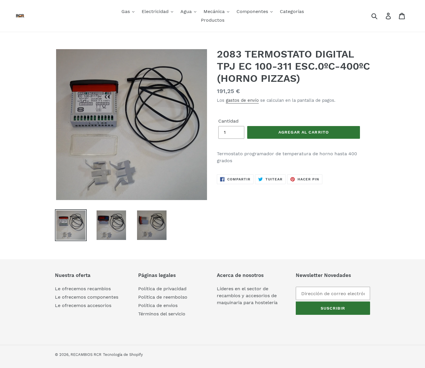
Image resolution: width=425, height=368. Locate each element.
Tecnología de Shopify (123, 354)
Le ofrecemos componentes (86, 297)
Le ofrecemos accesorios (83, 305)
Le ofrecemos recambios (83, 288)
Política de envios (158, 305)
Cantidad (228, 121)
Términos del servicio (161, 314)
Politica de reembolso (162, 297)
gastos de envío (242, 100)
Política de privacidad (162, 288)
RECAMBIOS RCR (86, 354)
